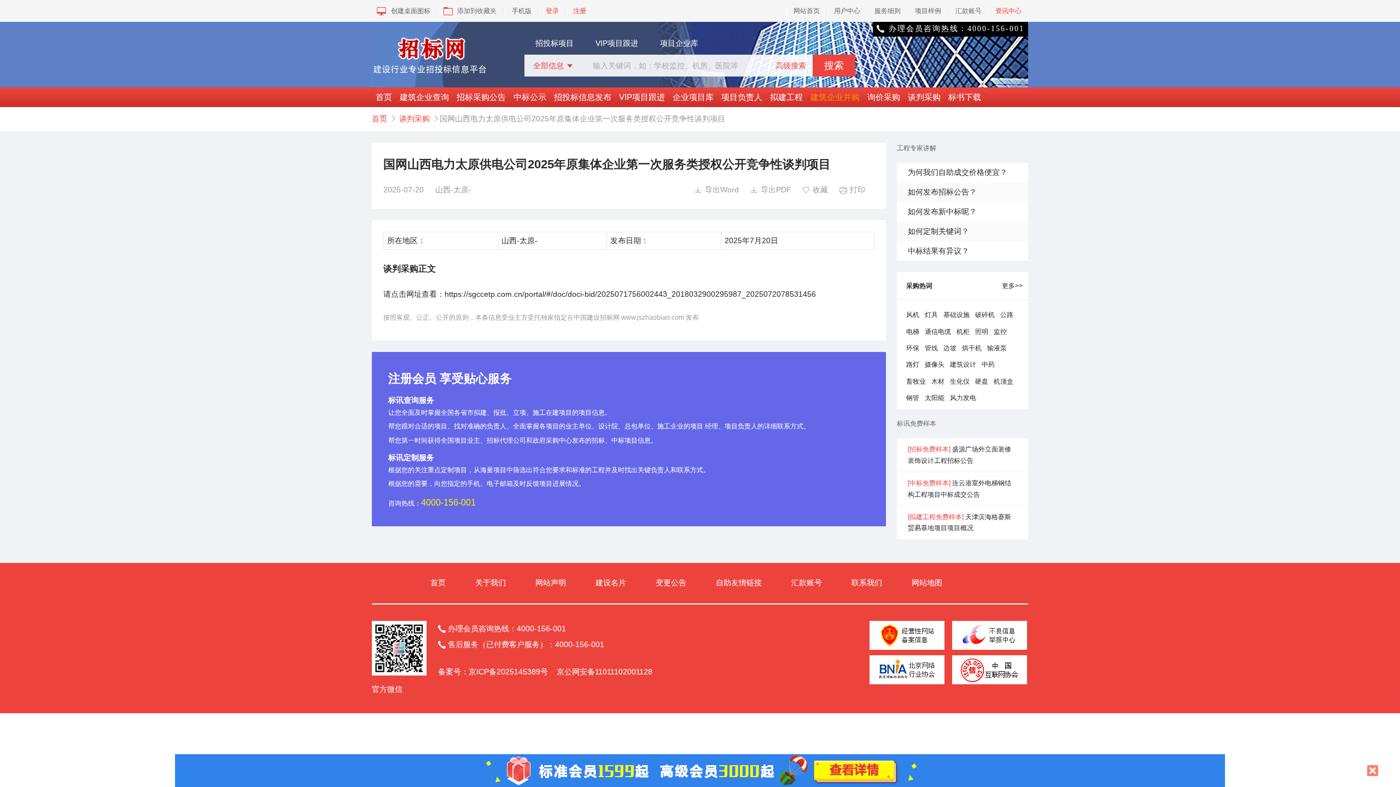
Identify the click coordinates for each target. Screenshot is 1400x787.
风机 (912, 315)
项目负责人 (741, 97)
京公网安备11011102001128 (604, 671)
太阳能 (934, 398)
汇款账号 (968, 11)
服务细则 (887, 11)
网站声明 (550, 582)
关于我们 (490, 582)
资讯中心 (1008, 11)
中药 (988, 364)
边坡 (949, 348)
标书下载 (964, 97)
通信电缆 (938, 332)
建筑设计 (963, 364)
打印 (852, 189)
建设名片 (611, 582)
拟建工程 (786, 97)
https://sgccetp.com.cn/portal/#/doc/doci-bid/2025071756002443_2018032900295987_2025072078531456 (630, 294)
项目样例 (928, 11)
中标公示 (530, 97)
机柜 (963, 332)
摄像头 (934, 364)
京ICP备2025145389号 (508, 671)
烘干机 (972, 348)
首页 (384, 97)
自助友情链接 (739, 582)
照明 (981, 332)
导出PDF (770, 189)
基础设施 (956, 315)
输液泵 (997, 348)
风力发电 (963, 398)
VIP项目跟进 (617, 43)
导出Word (717, 189)
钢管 (912, 398)
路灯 (912, 364)
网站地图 (927, 582)
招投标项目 (554, 43)
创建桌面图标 (410, 11)
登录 (552, 11)
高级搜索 (790, 65)
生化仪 (960, 381)
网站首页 (807, 11)
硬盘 (981, 381)
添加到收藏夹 (477, 11)
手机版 (522, 11)
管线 (931, 348)
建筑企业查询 (424, 97)
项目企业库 (679, 43)
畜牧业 (916, 381)
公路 (1006, 315)
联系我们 (866, 582)
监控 (1000, 332)
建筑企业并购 (835, 97)
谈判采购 (924, 97)
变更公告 (671, 582)
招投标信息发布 (582, 97)
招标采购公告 (481, 97)
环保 (912, 348)
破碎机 (985, 315)
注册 (579, 11)
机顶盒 (1003, 381)
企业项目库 (693, 97)
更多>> (1012, 286)
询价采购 (883, 97)
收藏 (815, 189)
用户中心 (847, 11)
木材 (937, 381)
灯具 (931, 315)
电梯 (912, 332)
